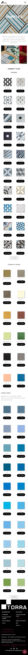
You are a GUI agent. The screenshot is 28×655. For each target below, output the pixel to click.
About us (18, 625)
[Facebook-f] (11, 648)
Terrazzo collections (6, 620)
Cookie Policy (14, 645)
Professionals (5, 614)
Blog (17, 623)
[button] (14, 258)
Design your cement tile (21, 620)
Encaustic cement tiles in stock (20, 615)
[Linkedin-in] (14, 648)
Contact (3, 623)
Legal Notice (22, 645)
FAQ (14, 646)
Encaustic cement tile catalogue (6, 617)
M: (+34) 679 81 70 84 (7, 632)
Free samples (19, 618)
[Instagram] (17, 648)
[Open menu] (25, 2)
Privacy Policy (5, 645)
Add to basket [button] (7, 145)
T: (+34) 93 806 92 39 (7, 629)
